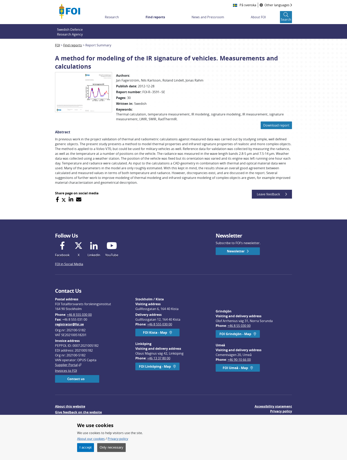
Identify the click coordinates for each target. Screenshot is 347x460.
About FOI (258, 17)
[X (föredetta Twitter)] (63, 199)
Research (112, 17)
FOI (57, 45)
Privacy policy (281, 411)
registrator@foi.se (69, 324)
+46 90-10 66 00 (239, 359)
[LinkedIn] (71, 199)
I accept (86, 447)
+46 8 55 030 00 (239, 325)
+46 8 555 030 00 (79, 314)
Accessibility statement (273, 406)
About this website (70, 406)
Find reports (155, 17)
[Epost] (78, 199)
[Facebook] (57, 199)
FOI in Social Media (69, 264)
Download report (276, 125)
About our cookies (91, 439)
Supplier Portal (68, 365)
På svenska (247, 5)
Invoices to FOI (66, 370)
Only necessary (111, 447)
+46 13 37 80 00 (158, 358)
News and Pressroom (208, 17)
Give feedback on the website (78, 412)
